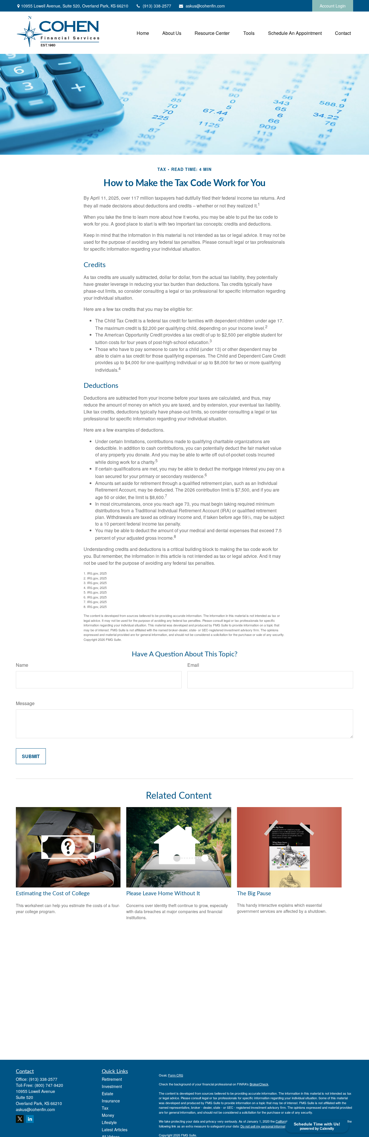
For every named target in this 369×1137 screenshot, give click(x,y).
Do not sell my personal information (264, 1126)
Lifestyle (109, 1122)
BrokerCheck (259, 1084)
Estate (107, 1093)
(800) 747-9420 (49, 1085)
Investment (112, 1086)
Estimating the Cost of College (53, 893)
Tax (105, 1108)
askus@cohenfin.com (205, 6)
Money (108, 1115)
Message (25, 703)
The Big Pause (254, 893)
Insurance (111, 1101)
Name (22, 665)
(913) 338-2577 (157, 6)
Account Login (333, 6)
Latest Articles (114, 1129)
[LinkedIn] (30, 1119)
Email (193, 665)
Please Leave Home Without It (163, 893)
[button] (142, 33)
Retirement (112, 1079)
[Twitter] (20, 1119)
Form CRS (175, 1075)
